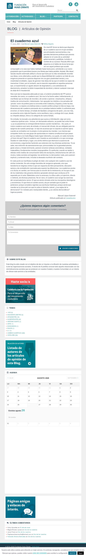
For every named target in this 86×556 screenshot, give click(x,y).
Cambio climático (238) (16, 333)
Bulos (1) (10, 328)
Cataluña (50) (12, 335)
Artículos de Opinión (25, 22)
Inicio (8, 22)
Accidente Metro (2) (15, 315)
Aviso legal (35, 546)
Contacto (73, 16)
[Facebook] (70, 4)
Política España (48, 44)
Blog (42, 16)
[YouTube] (76, 4)
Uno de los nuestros (30, 530)
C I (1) (9, 331)
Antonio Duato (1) (14, 322)
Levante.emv (71, 198)
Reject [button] (81, 553)
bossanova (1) (12, 326)
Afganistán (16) (13, 317)
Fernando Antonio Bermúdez (16, 536)
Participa (58, 16)
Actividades (28, 16)
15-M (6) (10, 312)
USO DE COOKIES (40, 553)
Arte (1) (10, 324)
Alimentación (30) (14, 319)
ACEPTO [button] (72, 553)
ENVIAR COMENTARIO (70, 248)
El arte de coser (25, 527)
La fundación (12, 16)
